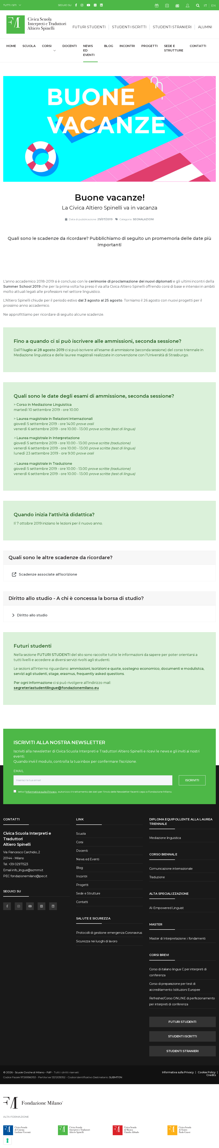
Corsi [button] (47, 46)
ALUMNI (205, 27)
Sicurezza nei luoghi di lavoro (96, 941)
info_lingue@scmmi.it (27, 870)
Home (11, 46)
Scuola (29, 46)
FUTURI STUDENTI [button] (89, 27)
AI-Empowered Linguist (166, 908)
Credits (211, 1075)
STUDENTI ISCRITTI (182, 1036)
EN (213, 5)
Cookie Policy (207, 1072)
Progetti (149, 46)
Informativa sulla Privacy (41, 791)
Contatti (198, 46)
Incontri (127, 46)
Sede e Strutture (173, 48)
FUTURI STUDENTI (182, 1022)
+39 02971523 (18, 864)
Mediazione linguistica (165, 838)
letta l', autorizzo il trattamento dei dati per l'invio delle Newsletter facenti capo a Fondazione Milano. (94, 791)
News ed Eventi (89, 50)
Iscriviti (192, 780)
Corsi (79, 842)
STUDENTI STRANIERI (182, 1051)
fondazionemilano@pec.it (28, 876)
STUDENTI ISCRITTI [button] (129, 27)
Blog (108, 46)
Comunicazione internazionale (171, 869)
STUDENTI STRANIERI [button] (172, 27)
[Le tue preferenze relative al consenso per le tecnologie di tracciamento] (7, 1140)
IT (205, 5)
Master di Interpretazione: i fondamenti (177, 938)
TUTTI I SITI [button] (9, 5)
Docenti (69, 46)
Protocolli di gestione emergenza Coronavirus (109, 933)
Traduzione (157, 877)
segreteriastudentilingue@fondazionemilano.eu (56, 688)
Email (18, 771)
